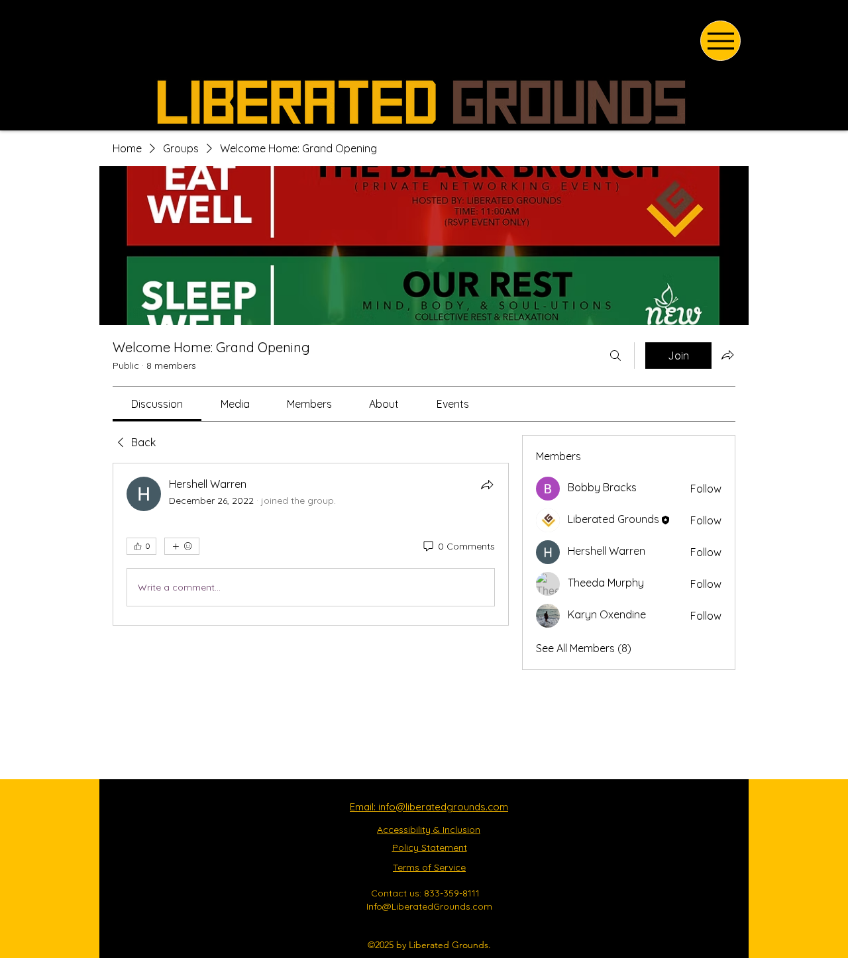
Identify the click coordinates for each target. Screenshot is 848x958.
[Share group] (727, 355)
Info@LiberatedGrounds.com (429, 906)
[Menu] (720, 41)
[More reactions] (181, 546)
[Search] (615, 355)
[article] (311, 544)
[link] (157, 403)
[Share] (487, 485)
